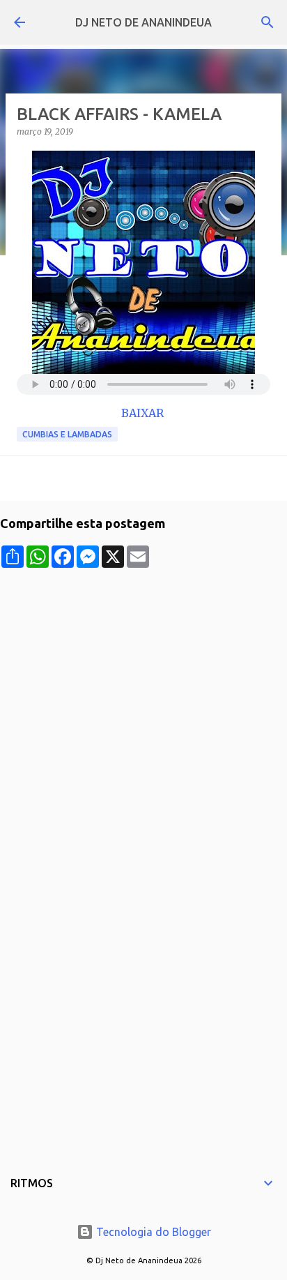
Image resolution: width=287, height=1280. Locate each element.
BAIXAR (143, 413)
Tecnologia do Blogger (152, 1232)
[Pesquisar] (267, 22)
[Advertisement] (143, 711)
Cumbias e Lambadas (67, 434)
